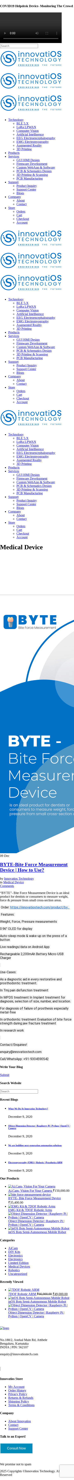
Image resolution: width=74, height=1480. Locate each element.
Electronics (15, 1255)
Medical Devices (19, 1266)
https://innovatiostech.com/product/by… (39, 907)
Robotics (14, 1270)
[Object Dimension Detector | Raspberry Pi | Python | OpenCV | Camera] (41, 1217)
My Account (16, 1386)
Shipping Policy (18, 1401)
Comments (7, 886)
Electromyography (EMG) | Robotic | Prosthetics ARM (35, 1162)
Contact (13, 1425)
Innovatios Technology (19, 878)
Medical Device (13, 882)
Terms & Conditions (21, 1405)
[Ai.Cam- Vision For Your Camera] (31, 1186)
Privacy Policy (17, 1394)
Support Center (18, 1428)
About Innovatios (19, 1421)
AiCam (13, 1248)
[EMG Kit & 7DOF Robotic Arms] (31, 1206)
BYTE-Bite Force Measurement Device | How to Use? (34, 867)
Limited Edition (18, 1263)
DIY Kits (14, 1252)
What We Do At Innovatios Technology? (28, 1108)
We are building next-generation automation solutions (35, 1145)
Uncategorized (17, 1274)
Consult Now (16, 1448)
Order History (17, 1390)
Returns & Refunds (20, 1397)
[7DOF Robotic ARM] (23, 1289)
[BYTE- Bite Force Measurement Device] (29, 1194)
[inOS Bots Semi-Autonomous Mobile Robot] (38, 1228)
